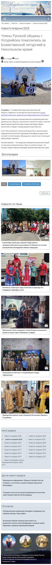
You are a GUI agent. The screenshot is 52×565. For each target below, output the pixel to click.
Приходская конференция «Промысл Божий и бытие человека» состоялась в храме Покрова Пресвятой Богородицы (23, 482)
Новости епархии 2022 (36, 439)
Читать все (44, 193)
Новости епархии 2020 (37, 443)
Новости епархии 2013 (12, 457)
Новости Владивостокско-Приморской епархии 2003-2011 (13, 462)
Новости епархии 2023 (40, 23)
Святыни (9, 550)
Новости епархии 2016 (37, 450)
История (42, 550)
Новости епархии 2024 (37, 436)
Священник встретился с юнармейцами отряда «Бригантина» (21, 374)
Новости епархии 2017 (12, 450)
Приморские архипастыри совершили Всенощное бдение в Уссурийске (24, 416)
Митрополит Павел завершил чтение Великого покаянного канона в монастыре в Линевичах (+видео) (24, 331)
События (14, 23)
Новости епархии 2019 (12, 446)
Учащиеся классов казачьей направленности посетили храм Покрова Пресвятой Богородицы (24, 494)
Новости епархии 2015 (12, 453)
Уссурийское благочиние (31, 184)
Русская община (14, 184)
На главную (5, 23)
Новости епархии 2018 (37, 446)
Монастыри (25, 550)
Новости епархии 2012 (37, 457)
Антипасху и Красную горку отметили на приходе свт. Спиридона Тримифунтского (23, 289)
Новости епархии (25, 23)
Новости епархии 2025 (12, 436)
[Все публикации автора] (42, 62)
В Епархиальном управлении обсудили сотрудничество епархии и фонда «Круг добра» (24, 512)
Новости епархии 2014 (37, 453)
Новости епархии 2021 (12, 443)
